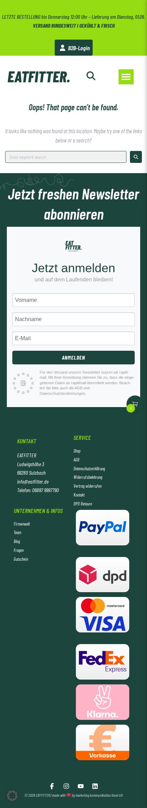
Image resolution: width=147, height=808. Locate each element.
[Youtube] (81, 786)
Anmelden (73, 357)
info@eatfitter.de (33, 481)
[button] (126, 76)
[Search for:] (65, 157)
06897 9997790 (45, 490)
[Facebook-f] (52, 786)
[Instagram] (66, 786)
